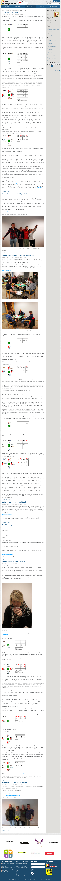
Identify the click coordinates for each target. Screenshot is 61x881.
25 (57, 70)
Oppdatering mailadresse (21, 871)
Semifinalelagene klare (10, 525)
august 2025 (54, 60)
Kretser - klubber (41, 1)
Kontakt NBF (34, 1)
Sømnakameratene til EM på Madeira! (16, 194)
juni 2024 (55, 58)
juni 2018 (54, 45)
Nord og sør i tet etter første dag (14, 561)
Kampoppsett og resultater (8, 793)
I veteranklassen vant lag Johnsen (13, 183)
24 (55, 70)
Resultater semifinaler (7, 514)
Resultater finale (6, 211)
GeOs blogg (23, 773)
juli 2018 (49, 46)
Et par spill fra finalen (10, 12)
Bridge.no (4, 10)
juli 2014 (53, 39)
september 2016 (50, 43)
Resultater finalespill (6, 270)
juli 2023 (53, 57)
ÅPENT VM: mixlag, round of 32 (8, 867)
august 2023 (50, 58)
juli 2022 (49, 57)
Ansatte (23, 1)
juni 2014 (49, 39)
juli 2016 (54, 40)
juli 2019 (49, 48)
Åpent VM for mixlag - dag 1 (7, 869)
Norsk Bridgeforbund (8, 2)
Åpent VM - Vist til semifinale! (8, 863)
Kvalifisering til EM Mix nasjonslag (15, 782)
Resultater (4, 581)
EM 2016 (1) (49, 35)
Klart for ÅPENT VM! (6, 871)
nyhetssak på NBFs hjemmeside (13, 795)
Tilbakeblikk (4, 870)
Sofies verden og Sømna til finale (14, 502)
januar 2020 (49, 54)
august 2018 (54, 46)
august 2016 (50, 42)
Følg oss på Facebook (32, 873)
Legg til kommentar (6, 191)
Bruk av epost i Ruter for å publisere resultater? (21, 864)
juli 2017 (49, 45)
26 (59, 70)
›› (58, 62)
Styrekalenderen (19, 877)
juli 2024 (49, 60)
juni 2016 (49, 40)
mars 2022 (55, 54)
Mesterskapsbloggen (52, 10)
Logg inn (57, 1)
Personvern (28, 1)
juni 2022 (54, 55)
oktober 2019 (50, 51)
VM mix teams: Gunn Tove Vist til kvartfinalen (8, 865)
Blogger (15, 10)
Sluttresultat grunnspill (7, 554)
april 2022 (49, 55)
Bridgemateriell (10, 10)
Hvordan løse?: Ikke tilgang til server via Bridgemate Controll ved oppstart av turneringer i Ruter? (22, 868)
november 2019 (50, 52)
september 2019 (50, 49)
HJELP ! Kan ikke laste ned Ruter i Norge (22, 873)
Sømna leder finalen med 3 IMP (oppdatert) (18, 255)
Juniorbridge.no (50, 1)
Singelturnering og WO (20, 875)
